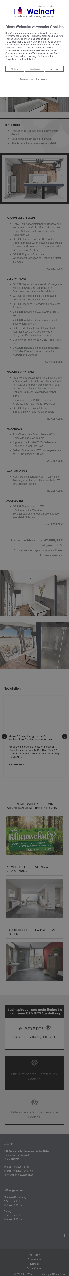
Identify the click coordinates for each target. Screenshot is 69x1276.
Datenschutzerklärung (25, 56)
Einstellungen (34, 68)
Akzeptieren (54, 68)
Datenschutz (26, 79)
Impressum (41, 79)
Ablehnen (14, 68)
